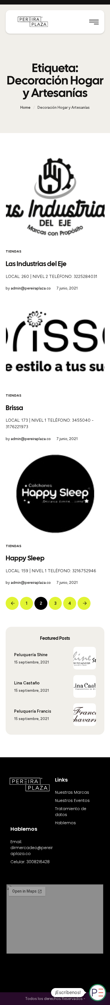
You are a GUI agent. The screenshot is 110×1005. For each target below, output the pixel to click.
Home (25, 107)
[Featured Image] (55, 197)
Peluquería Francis (32, 711)
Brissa (14, 407)
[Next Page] (84, 603)
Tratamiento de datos (70, 811)
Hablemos (65, 823)
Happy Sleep (25, 558)
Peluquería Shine (31, 654)
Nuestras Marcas (72, 792)
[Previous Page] (12, 603)
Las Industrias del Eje (36, 263)
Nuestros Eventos (72, 800)
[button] (94, 22)
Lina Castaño (26, 683)
